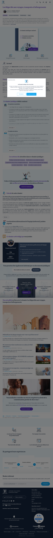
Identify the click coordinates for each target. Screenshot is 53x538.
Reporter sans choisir (11, 79)
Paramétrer (21, 94)
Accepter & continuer (31, 94)
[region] (26, 87)
